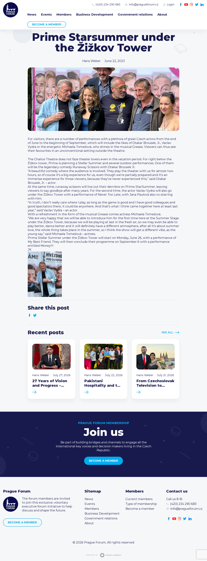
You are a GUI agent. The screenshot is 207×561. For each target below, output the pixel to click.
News (31, 14)
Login (170, 4)
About (162, 14)
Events (46, 14)
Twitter (197, 5)
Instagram (191, 5)
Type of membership (141, 504)
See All (167, 332)
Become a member (46, 24)
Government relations (135, 14)
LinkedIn (202, 5)
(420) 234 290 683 (108, 4)
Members (64, 14)
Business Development (94, 14)
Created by (92, 555)
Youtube (186, 5)
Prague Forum (10, 9)
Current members (139, 499)
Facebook (181, 5)
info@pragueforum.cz (143, 4)
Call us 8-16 (174, 499)
